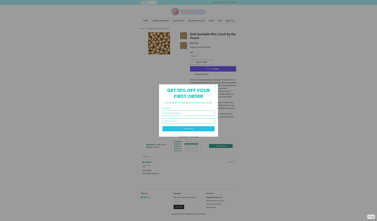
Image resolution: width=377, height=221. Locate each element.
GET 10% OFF (188, 129)
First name (166, 108)
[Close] (215, 86)
